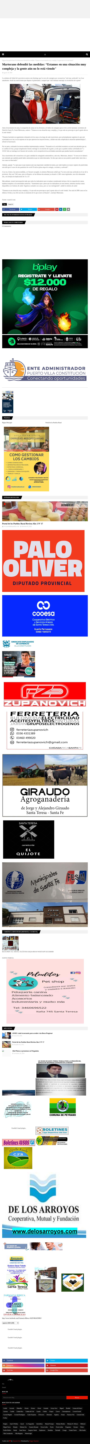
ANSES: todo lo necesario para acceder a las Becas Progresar (32, 1033)
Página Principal (6, 60)
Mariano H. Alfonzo (72, 1424)
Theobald (57, 1430)
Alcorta (26, 1408)
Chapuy (51, 1411)
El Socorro (41, 1414)
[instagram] (23, 1365)
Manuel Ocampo (49, 1424)
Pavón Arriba (59, 1427)
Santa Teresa (22, 1430)
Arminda (45, 1408)
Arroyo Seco (54, 1408)
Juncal (22, 1424)
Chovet (58, 1411)
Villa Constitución (8, 1433)
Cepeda (38, 1411)
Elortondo (49, 1414)
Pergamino (68, 1427)
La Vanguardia (30, 1424)
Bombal (68, 1408)
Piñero (82, 1427)
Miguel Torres (7, 1427)
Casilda (12, 1411)
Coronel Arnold (77, 1411)
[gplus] (67, 1370)
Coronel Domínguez (19, 1414)
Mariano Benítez (60, 1424)
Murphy (15, 1427)
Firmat (63, 1414)
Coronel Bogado (7, 1414)
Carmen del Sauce (77, 1408)
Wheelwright (28, 1433)
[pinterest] (67, 1365)
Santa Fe (14, 60)
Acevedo (11, 1408)
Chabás (45, 1411)
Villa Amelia (82, 1430)
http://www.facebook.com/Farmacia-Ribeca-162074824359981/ (22, 1318)
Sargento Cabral (32, 1430)
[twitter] (67, 1360)
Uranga (64, 1430)
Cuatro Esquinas (31, 1414)
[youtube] (23, 1370)
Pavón (51, 1427)
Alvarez (33, 1408)
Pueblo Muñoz (7, 1430)
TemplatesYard (16, 1441)
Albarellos (19, 1408)
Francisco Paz (70, 1414)
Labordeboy (39, 1424)
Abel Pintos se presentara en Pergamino (25, 1051)
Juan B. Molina (14, 1424)
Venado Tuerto (73, 1430)
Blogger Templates (34, 1441)
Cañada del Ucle (30, 1411)
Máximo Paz (23, 1427)
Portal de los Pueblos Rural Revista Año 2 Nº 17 (22, 524)
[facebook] (23, 1360)
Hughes (5, 1424)
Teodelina (50, 1430)
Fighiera (56, 1414)
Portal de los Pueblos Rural (54, 422)
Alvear (39, 1408)
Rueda (15, 1430)
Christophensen (66, 1411)
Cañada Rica (20, 1411)
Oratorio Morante (33, 1427)
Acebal (5, 1408)
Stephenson (42, 1430)
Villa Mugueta (18, 1433)
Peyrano (76, 1427)
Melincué (82, 1424)
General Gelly (80, 1414)
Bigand (62, 1408)
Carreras (5, 1411)
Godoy (5, 1418)
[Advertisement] (45, 34)
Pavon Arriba (44, 1427)
